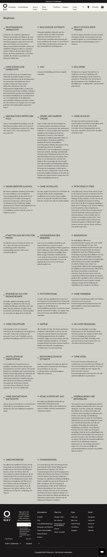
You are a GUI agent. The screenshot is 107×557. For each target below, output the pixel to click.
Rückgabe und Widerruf (45, 527)
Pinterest (91, 524)
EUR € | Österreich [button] (11, 543)
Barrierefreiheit (42, 534)
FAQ (38, 520)
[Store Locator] (88, 7)
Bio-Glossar (58, 520)
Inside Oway (75, 8)
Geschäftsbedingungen (45, 524)
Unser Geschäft (59, 532)
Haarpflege (12, 7)
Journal (56, 529)
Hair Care (74, 517)
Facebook (91, 520)
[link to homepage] (7, 524)
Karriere (39, 537)
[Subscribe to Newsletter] (29, 524)
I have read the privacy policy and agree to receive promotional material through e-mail (25, 532)
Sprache (28, 538)
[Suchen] (83, 7)
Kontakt (40, 517)
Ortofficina (56, 7)
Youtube (90, 527)
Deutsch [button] (29, 543)
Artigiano (65, 7)
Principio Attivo (59, 517)
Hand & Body (75, 524)
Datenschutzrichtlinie (44, 530)
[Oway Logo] (5, 7)
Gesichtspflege (23, 7)
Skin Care (74, 520)
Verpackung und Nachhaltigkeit (59, 524)
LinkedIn (90, 530)
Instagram (91, 517)
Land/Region (9, 538)
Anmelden (95, 7)
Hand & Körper (35, 8)
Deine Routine (44, 8)
